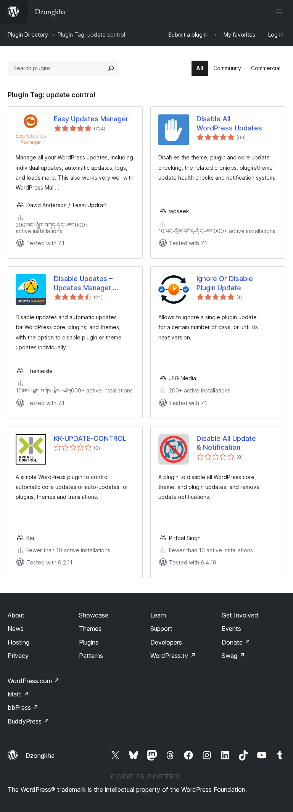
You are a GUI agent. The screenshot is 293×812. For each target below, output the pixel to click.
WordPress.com (34, 681)
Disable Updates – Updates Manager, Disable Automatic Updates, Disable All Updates (86, 283)
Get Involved (240, 615)
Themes (90, 628)
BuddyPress (28, 721)
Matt (18, 694)
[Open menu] (281, 11)
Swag (233, 655)
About (16, 615)
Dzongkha (40, 755)
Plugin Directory (28, 34)
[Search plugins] (111, 68)
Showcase (93, 615)
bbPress (23, 707)
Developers (166, 642)
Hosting (18, 642)
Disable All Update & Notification (226, 442)
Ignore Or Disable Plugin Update (224, 283)
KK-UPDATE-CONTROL (90, 438)
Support (161, 628)
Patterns (91, 655)
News (16, 628)
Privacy (18, 655)
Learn (158, 615)
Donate (236, 642)
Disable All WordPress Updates (229, 123)
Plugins (88, 642)
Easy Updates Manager (91, 119)
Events (231, 628)
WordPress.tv (173, 655)
